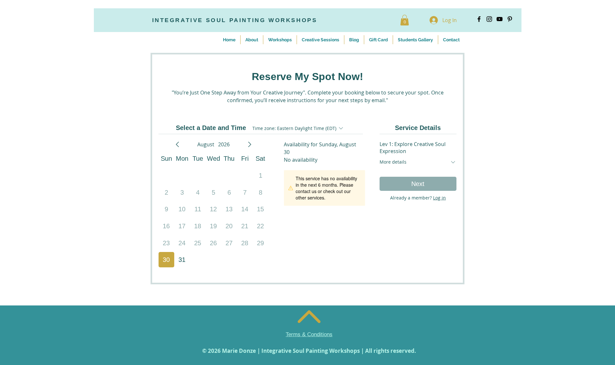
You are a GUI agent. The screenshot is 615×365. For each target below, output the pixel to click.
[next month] (249, 144)
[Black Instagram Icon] (489, 19)
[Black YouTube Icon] (499, 19)
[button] (404, 20)
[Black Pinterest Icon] (509, 19)
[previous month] (177, 144)
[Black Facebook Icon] (479, 19)
